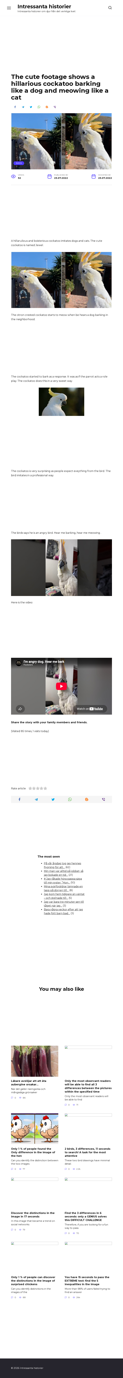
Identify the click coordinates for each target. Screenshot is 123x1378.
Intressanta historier (44, 6)
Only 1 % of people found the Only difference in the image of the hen (33, 1152)
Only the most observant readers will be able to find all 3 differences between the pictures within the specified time (88, 1086)
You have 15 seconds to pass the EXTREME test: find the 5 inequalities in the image (87, 1281)
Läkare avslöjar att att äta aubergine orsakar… (28, 1082)
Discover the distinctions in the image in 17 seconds (33, 1214)
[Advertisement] (61, 47)
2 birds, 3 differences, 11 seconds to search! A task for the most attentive (87, 1152)
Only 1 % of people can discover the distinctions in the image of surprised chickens (33, 1281)
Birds (19, 163)
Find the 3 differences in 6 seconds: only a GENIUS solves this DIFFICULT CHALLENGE (86, 1216)
